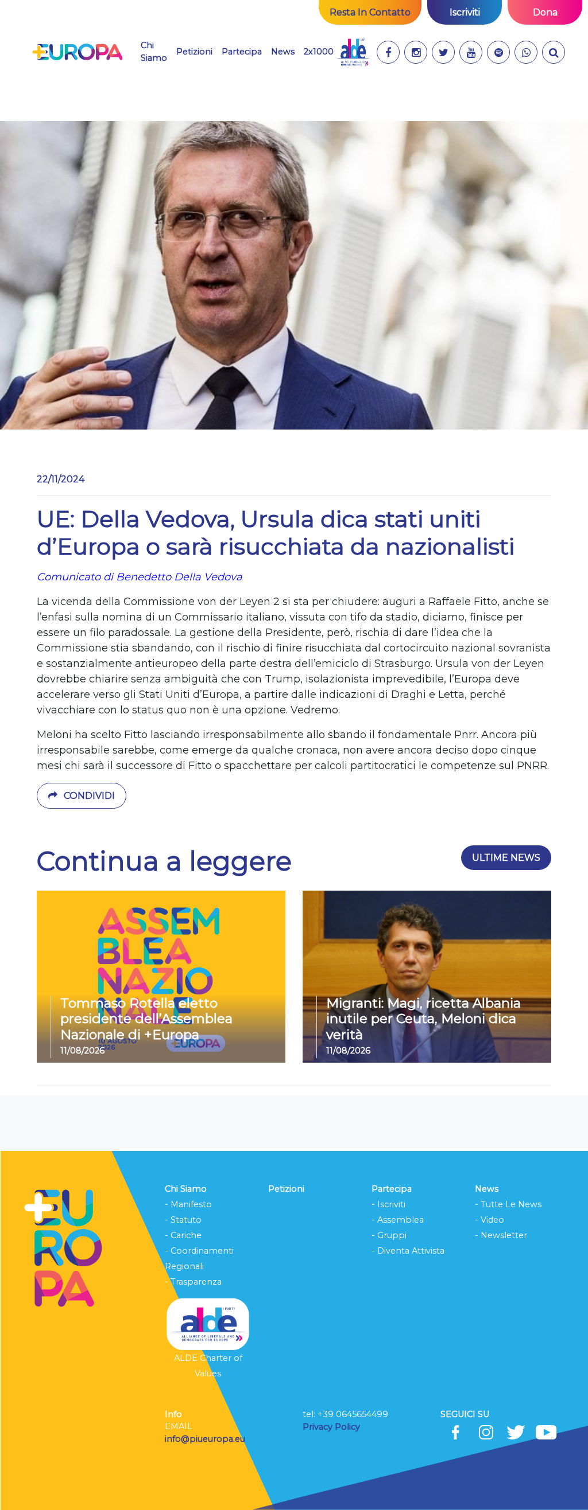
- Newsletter (501, 1235)
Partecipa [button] (242, 51)
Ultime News (506, 857)
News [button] (283, 51)
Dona (545, 12)
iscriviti (465, 12)
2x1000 (319, 51)
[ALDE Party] (353, 52)
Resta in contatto (370, 12)
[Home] (77, 52)
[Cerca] (553, 52)
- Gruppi (389, 1235)
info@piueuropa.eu (205, 1439)
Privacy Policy (332, 1427)
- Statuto (183, 1220)
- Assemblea (398, 1220)
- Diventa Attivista (408, 1251)
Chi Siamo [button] (154, 51)
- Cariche (183, 1235)
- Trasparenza (193, 1282)
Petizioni (194, 51)
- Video (489, 1220)
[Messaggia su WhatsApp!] (525, 52)
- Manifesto (188, 1204)
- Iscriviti (388, 1204)
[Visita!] (388, 52)
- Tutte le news (508, 1204)
